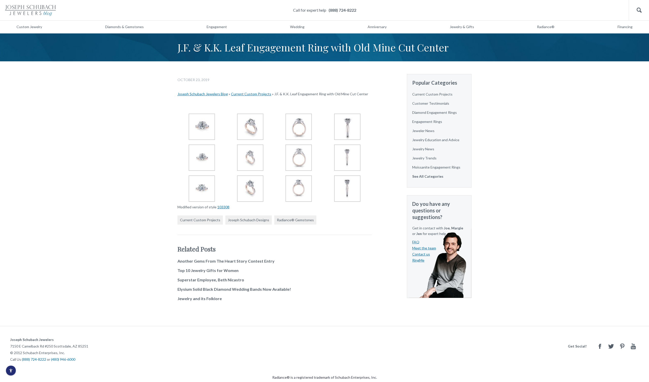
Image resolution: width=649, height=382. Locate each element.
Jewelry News (423, 149)
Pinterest (622, 346)
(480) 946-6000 (63, 359)
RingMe (418, 260)
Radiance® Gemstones (295, 220)
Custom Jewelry (29, 27)
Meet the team (424, 248)
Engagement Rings (427, 121)
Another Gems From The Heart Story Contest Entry (226, 261)
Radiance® (545, 27)
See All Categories (427, 176)
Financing (625, 27)
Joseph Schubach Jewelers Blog (202, 94)
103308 (223, 207)
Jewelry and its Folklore (199, 298)
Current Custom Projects (251, 94)
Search (639, 10)
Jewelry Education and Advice (435, 140)
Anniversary (377, 27)
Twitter (611, 346)
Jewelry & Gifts (462, 27)
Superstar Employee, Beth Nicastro (210, 279)
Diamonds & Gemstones (124, 27)
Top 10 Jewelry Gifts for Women (208, 270)
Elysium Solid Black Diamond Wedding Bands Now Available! (234, 289)
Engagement (217, 27)
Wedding (297, 27)
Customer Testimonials (430, 103)
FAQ (415, 242)
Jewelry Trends (424, 158)
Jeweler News (423, 131)
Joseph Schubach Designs (248, 220)
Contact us (421, 254)
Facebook (599, 346)
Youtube (633, 346)
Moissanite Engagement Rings (436, 167)
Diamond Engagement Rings (434, 112)
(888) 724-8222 (342, 10)
